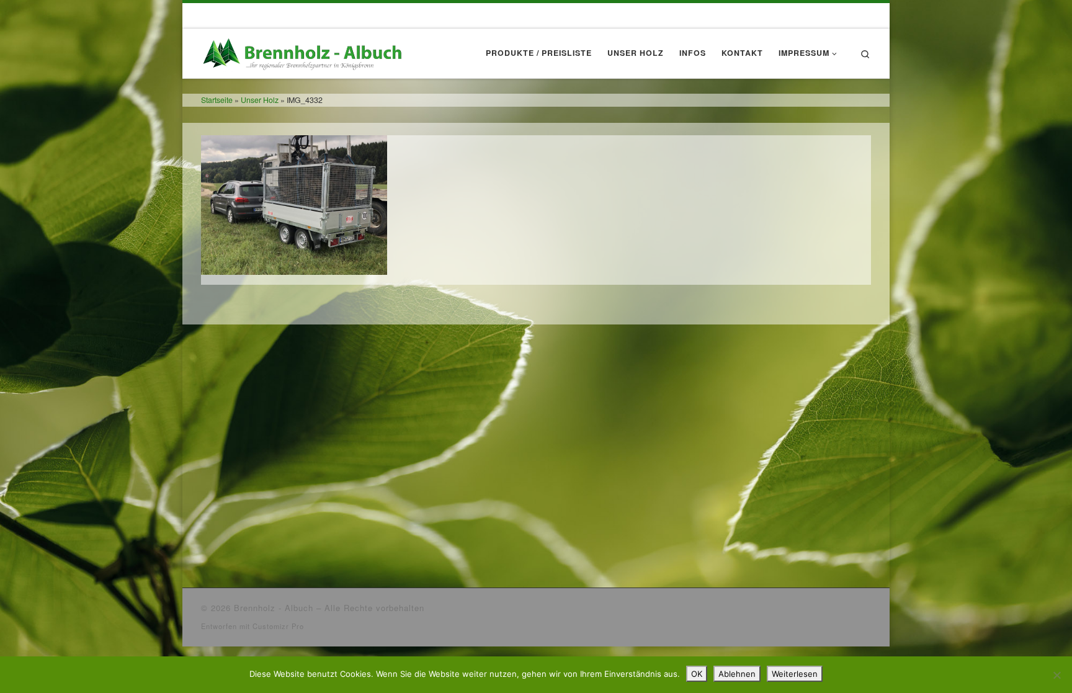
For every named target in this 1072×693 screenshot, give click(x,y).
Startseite (217, 99)
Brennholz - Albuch (273, 608)
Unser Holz (260, 99)
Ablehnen (737, 674)
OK (696, 674)
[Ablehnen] (1056, 675)
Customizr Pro (278, 626)
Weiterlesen (795, 674)
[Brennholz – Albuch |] (305, 50)
